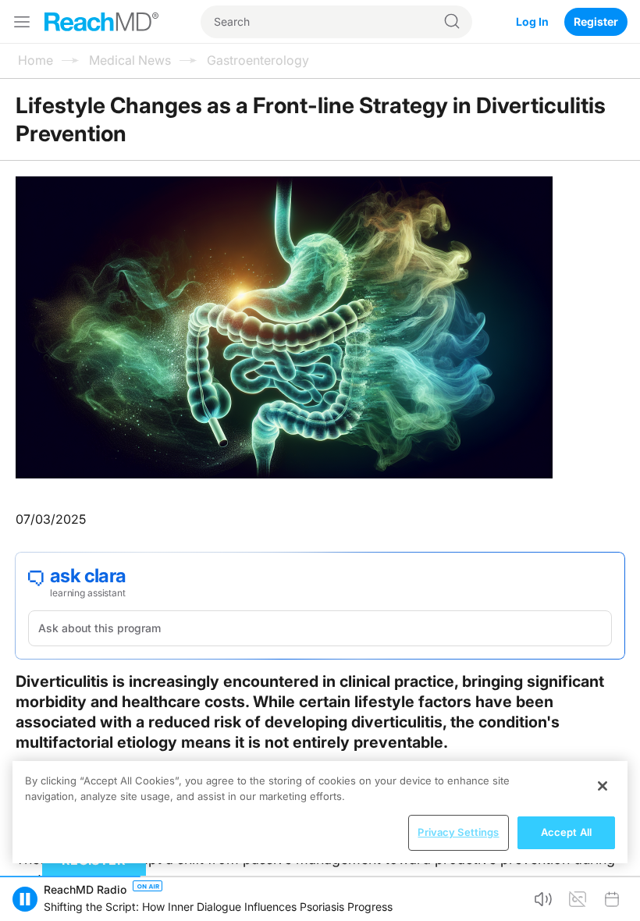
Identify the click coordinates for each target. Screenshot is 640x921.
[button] (24, 899)
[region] (320, 812)
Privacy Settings (458, 832)
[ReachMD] (101, 21)
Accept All (566, 832)
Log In (532, 21)
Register (596, 21)
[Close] (602, 786)
